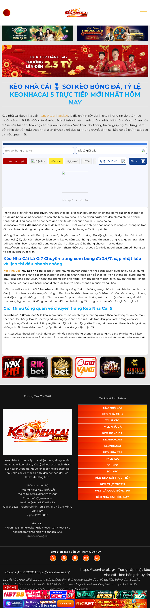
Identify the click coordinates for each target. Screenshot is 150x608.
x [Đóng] (10, 587)
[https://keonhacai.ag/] (76, 12)
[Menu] (6, 12)
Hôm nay (56, 161)
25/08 (86, 161)
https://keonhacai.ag (53, 115)
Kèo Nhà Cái (11, 270)
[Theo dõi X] (53, 558)
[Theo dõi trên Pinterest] (64, 558)
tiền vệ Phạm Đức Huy (86, 551)
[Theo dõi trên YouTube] (75, 558)
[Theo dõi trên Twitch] (97, 558)
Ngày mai (72, 161)
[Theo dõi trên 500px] (86, 558)
